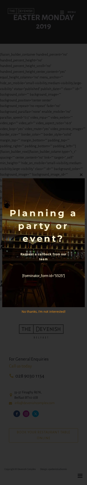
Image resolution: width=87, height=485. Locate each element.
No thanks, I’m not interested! (44, 311)
